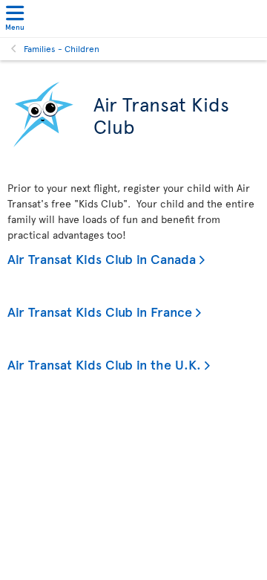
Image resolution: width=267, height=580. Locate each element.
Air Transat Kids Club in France (99, 311)
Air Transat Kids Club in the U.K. (104, 364)
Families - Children (61, 48)
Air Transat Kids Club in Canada (101, 258)
